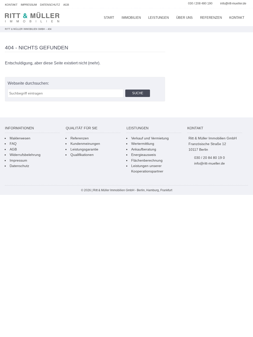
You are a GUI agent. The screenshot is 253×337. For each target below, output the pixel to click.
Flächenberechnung (147, 160)
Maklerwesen (20, 138)
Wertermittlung (142, 144)
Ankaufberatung (143, 149)
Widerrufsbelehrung (25, 155)
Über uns (184, 17)
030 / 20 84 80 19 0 (209, 158)
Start (109, 17)
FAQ (13, 144)
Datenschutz (50, 4)
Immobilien (131, 17)
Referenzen (211, 17)
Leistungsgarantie (84, 149)
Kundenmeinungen (85, 144)
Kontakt (11, 4)
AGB (66, 4)
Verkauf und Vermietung (150, 138)
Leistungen (158, 17)
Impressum (29, 4)
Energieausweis (143, 155)
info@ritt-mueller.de (233, 3)
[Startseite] (32, 17)
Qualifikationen (82, 155)
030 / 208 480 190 (200, 3)
